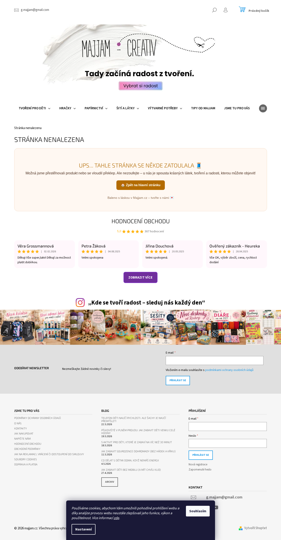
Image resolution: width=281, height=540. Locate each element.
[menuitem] (34, 108)
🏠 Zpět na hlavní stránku (140, 185)
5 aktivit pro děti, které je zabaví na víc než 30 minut (136, 442)
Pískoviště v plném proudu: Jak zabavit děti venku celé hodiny (138, 431)
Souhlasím (197, 511)
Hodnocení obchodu (141, 220)
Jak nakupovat (23, 433)
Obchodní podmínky (27, 448)
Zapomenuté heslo (200, 470)
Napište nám (22, 438)
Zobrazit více (140, 277)
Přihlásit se (177, 380)
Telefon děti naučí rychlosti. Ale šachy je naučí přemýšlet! (133, 419)
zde (116, 518)
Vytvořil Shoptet (255, 528)
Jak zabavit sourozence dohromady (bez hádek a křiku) (138, 451)
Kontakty (20, 428)
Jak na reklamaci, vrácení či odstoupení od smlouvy (49, 454)
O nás (18, 423)
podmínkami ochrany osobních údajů (229, 370)
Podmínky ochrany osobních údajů (37, 417)
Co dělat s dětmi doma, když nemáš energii (130, 460)
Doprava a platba (25, 464)
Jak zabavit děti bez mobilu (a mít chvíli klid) (131, 469)
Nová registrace (198, 464)
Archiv (109, 482)
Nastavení (83, 529)
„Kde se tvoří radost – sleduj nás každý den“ (146, 302)
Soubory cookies (25, 459)
